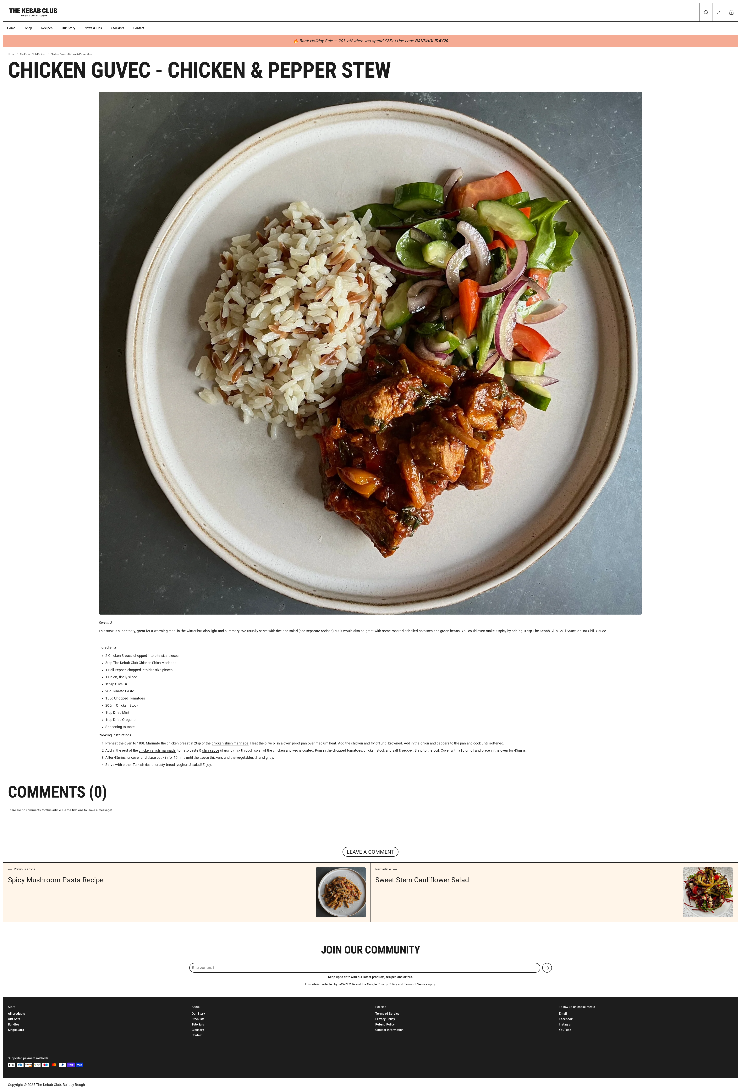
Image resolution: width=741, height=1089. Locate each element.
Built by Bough (74, 1085)
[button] (706, 12)
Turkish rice (142, 765)
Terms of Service (416, 984)
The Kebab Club (48, 1085)
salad (196, 765)
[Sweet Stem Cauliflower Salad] (708, 892)
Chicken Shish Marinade (158, 663)
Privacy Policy (388, 984)
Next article (383, 869)
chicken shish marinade (230, 743)
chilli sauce (210, 750)
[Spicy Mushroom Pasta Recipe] (341, 892)
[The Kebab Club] (33, 12)
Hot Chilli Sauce (593, 631)
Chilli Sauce (567, 631)
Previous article (24, 869)
